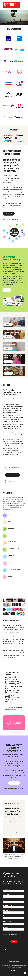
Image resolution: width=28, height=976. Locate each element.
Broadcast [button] (11, 528)
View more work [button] (12, 475)
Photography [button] (12, 542)
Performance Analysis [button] (14, 569)
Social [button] (9, 562)
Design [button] (10, 576)
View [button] (6, 290)
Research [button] (11, 555)
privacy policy (12, 961)
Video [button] (9, 521)
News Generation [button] (13, 535)
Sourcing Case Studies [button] (14, 548)
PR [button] (9, 514)
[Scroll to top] (25, 973)
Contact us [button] (8, 213)
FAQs (17, 961)
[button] (24, 5)
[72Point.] (11, 5)
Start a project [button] (12, 481)
